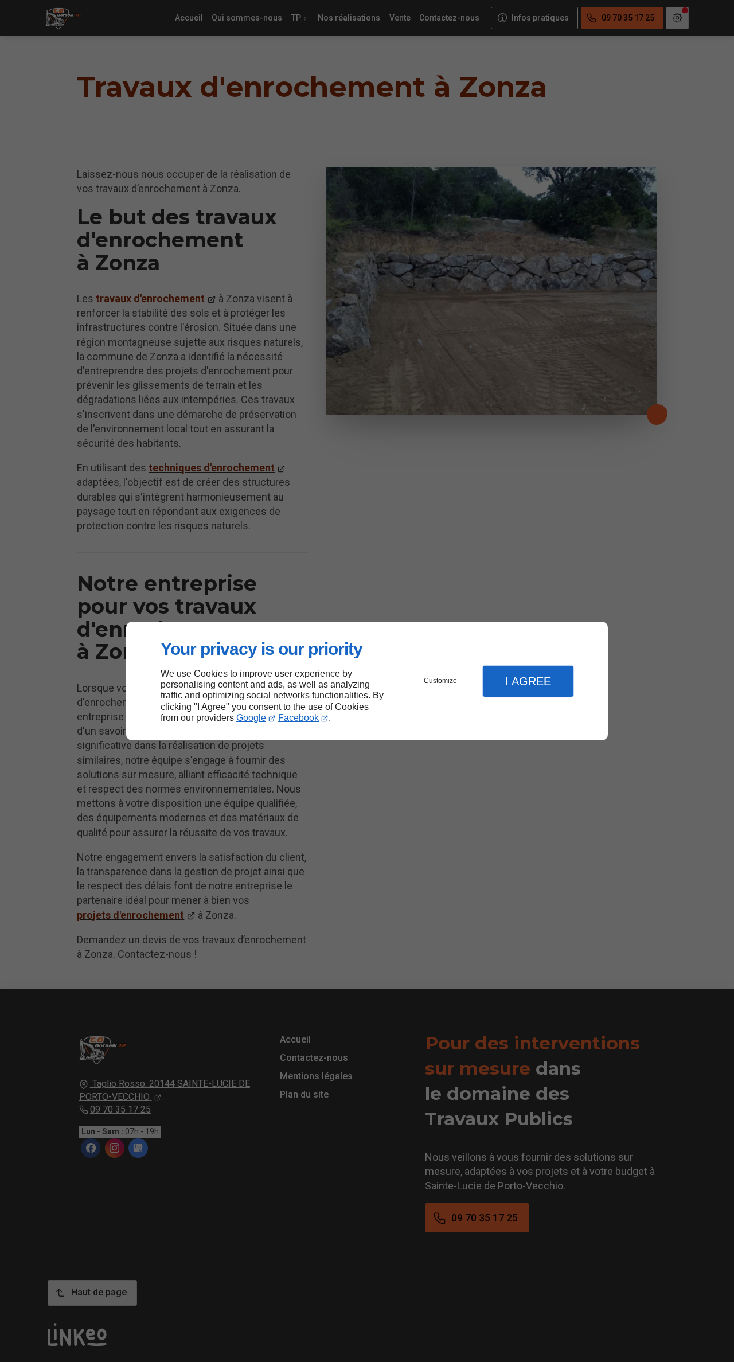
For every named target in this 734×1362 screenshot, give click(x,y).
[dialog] (367, 681)
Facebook (298, 718)
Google (251, 718)
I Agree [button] (528, 681)
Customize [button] (440, 681)
